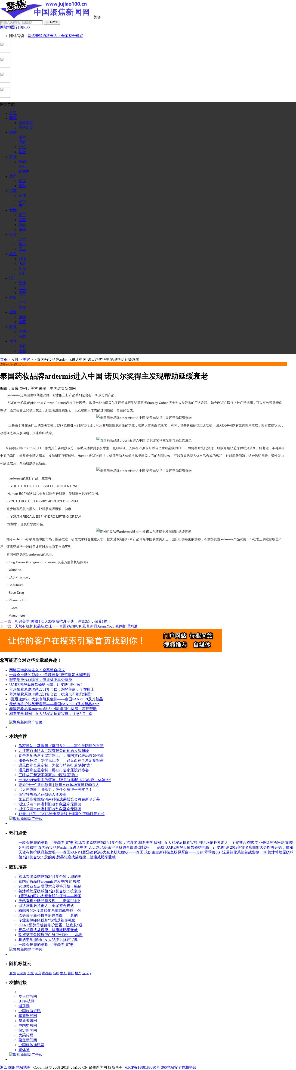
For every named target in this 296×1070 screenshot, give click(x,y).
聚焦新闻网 (27, 1040)
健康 (13, 298)
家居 (22, 181)
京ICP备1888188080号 (142, 1067)
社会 (13, 234)
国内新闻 (25, 128)
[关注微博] (5, 96)
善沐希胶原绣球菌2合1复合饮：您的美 (49, 876)
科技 (13, 157)
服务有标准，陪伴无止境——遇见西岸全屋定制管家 (61, 760)
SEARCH (52, 22)
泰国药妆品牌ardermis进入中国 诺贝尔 (68, 847)
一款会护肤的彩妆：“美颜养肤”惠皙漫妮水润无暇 (49, 675)
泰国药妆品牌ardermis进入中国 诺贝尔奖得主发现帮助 (53, 709)
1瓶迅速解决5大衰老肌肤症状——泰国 (111, 852)
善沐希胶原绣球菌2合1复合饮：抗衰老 (105, 842)
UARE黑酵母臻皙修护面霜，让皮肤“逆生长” (45, 685)
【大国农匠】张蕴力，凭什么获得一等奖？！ (55, 790)
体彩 (22, 346)
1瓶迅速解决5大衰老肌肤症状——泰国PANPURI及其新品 (56, 699)
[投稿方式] (5, 66)
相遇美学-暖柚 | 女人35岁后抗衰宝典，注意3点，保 (50, 714)
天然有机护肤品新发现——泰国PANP (49, 852)
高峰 (56, 973)
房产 (13, 176)
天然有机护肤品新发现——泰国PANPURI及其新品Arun (54, 704)
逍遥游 (24, 1006)
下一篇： (7, 626)
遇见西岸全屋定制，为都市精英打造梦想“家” (55, 765)
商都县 (47, 973)
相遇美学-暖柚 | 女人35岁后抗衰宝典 (167, 842)
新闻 (13, 118)
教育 (13, 327)
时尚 (22, 225)
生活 (13, 312)
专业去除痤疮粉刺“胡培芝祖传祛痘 (47, 920)
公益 (22, 239)
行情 (22, 196)
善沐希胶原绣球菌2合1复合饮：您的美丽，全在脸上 (51, 689)
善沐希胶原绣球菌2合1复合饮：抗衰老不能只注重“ (50, 694)
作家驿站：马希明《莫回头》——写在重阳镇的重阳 (61, 746)
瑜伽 (12, 973)
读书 (22, 332)
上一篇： (7, 621)
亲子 (22, 215)
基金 (22, 152)
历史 (22, 336)
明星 (22, 264)
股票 (22, 137)
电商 (22, 322)
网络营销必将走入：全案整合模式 (55, 36)
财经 (13, 132)
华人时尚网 (27, 996)
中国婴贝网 (27, 1025)
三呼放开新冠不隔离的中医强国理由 (48, 775)
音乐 (22, 268)
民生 (22, 249)
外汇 (22, 147)
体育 (13, 341)
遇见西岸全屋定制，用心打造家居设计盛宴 (53, 770)
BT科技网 (26, 1001)
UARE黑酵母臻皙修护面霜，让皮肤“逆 (197, 847)
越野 (71, 973)
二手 (22, 200)
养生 (22, 302)
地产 (78, 973)
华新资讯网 (27, 1021)
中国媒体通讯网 (31, 1045)
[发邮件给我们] (5, 81)
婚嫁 (22, 230)
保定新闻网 (27, 1030)
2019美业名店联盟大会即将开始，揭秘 (261, 847)
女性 (13, 210)
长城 (30, 973)
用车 (22, 205)
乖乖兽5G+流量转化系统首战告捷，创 (235, 852)
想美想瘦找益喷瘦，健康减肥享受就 (86, 857)
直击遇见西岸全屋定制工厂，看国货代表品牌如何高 (61, 756)
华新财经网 (27, 1016)
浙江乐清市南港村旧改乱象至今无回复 (49, 804)
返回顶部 (7, 1067)
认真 (38, 973)
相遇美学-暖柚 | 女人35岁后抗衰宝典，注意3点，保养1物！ (63, 621)
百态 (22, 244)
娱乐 (13, 254)
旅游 (22, 317)
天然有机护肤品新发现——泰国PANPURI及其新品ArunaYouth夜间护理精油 (76, 626)
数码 (22, 162)
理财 (22, 142)
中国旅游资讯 (29, 1011)
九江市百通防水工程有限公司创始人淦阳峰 (53, 751)
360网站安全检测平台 (178, 1067)
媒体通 (24, 1050)
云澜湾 (21, 973)
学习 (63, 973)
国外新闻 (25, 123)
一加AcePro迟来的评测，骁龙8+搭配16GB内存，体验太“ (64, 780)
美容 (22, 220)
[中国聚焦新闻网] (46, 17)
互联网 (24, 171)
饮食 (22, 307)
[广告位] (111, 651)
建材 (22, 186)
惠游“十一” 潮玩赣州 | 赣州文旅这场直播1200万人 (58, 785)
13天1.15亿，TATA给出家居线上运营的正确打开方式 (61, 814)
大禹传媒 (25, 1035)
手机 (22, 166)
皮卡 (85, 973)
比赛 (22, 351)
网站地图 (23, 1067)
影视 (22, 259)
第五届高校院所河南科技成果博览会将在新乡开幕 (59, 799)
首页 (13, 113)
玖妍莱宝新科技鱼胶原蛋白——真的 (174, 852)
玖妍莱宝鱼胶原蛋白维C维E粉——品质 (132, 847)
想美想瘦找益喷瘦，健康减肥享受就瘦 (40, 680)
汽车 (13, 191)
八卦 (22, 273)
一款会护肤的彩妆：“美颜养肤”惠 (46, 842)
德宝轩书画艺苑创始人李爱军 (42, 794)
